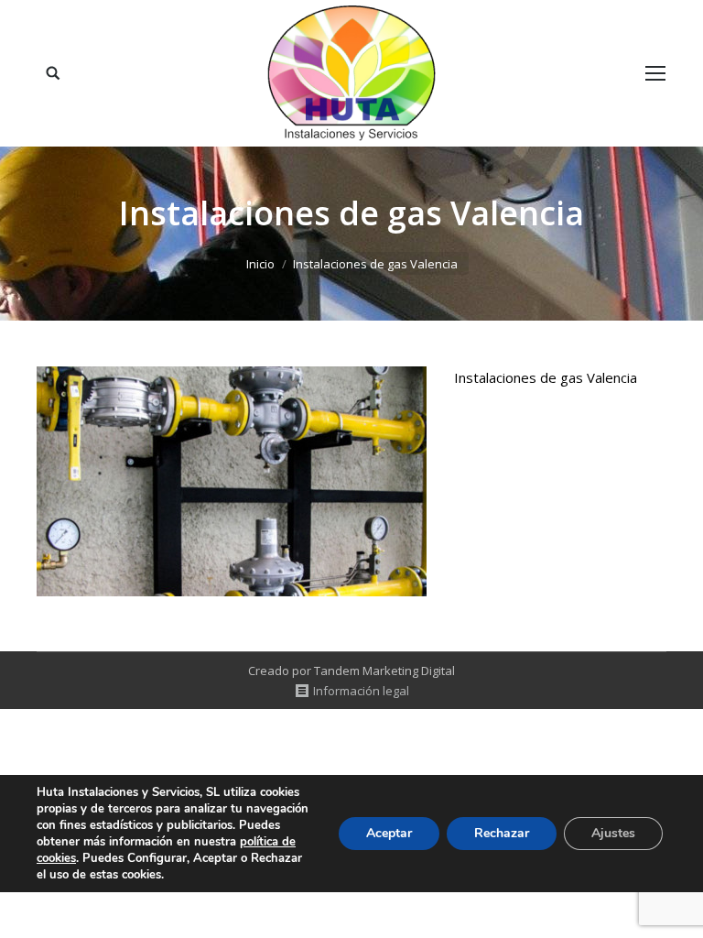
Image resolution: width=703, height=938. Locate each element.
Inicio (260, 264)
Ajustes (613, 833)
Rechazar (501, 833)
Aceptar (389, 833)
